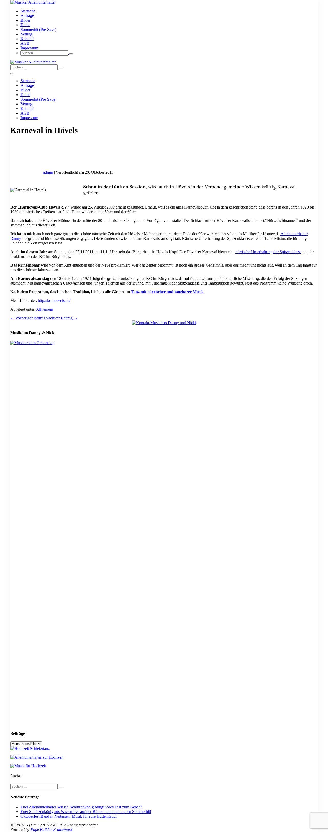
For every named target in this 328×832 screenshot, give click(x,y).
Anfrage (27, 15)
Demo (25, 25)
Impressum (29, 48)
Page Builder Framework (51, 829)
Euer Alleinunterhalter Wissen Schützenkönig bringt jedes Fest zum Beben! (81, 807)
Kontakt (27, 38)
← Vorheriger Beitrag (27, 318)
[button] (169, 53)
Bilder (25, 20)
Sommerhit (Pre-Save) (38, 29)
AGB (24, 43)
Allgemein (44, 309)
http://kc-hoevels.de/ (54, 300)
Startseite (27, 11)
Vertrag (26, 34)
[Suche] (71, 54)
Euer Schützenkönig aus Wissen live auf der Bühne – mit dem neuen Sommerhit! (85, 811)
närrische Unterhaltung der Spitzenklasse (268, 252)
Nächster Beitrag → (61, 318)
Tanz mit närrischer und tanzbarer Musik (167, 292)
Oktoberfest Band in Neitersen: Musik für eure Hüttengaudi (68, 816)
